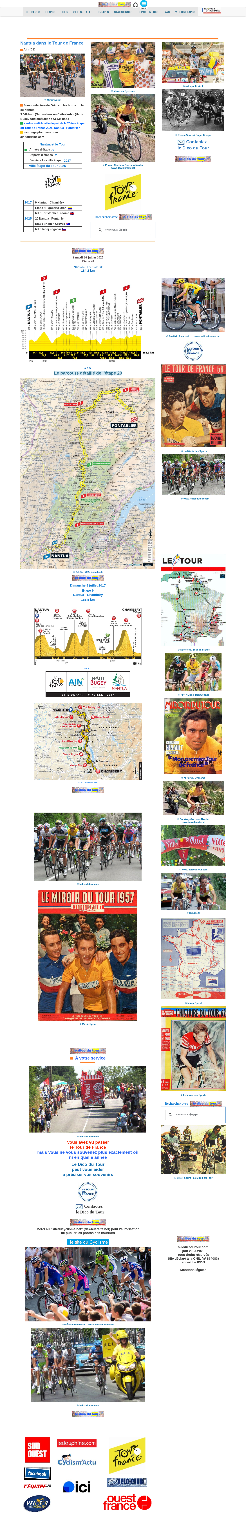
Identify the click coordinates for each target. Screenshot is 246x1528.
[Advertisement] (123, 28)
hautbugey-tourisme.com (40, 132)
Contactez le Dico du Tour (87, 1209)
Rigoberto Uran (55, 207)
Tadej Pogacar (51, 229)
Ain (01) (29, 49)
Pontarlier (58, 218)
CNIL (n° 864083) (206, 1258)
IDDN (201, 1262)
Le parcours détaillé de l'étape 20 (88, 373)
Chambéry (57, 202)
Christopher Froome (55, 213)
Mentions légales (193, 1270)
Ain (54, 105)
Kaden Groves (55, 223)
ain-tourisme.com (32, 136)
